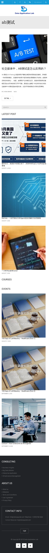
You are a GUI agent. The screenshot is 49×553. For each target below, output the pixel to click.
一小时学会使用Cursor (10, 271)
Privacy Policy (7, 500)
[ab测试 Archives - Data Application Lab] (24, 10)
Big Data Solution (8, 470)
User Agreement (8, 497)
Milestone (6, 492)
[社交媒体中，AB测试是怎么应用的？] (24, 48)
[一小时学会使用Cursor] (24, 248)
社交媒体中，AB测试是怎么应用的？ (24, 68)
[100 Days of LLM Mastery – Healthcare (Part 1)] (24, 316)
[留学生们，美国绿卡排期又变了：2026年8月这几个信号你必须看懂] (24, 141)
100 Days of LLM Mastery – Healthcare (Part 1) (18, 338)
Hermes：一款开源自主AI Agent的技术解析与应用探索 (21, 218)
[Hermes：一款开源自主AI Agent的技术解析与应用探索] (24, 195)
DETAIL (7, 98)
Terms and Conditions (10, 495)
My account (38, 2)
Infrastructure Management (12, 476)
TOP (24, 531)
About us (5, 489)
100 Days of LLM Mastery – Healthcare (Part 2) (18, 391)
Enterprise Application (10, 473)
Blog (15, 91)
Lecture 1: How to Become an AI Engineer (16, 443)
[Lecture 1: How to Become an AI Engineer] (24, 421)
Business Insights (8, 467)
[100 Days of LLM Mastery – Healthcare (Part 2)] (24, 368)
